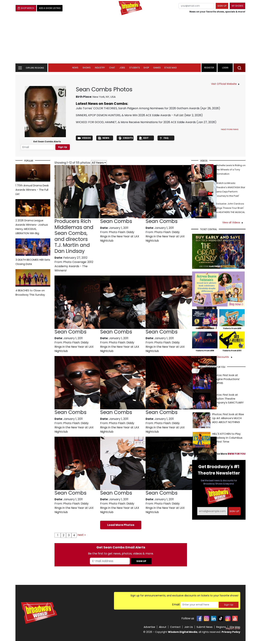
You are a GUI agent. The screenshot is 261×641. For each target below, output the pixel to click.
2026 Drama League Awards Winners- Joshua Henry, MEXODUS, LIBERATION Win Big (31, 227)
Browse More (228, 454)
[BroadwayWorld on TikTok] (220, 618)
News (75, 67)
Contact (175, 627)
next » (81, 535)
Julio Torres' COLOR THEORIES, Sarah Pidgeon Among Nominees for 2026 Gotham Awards (138, 108)
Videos (86, 137)
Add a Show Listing (50, 8)
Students (134, 67)
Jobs (122, 67)
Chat (112, 67)
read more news (229, 129)
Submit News (205, 627)
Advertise (149, 627)
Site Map (235, 627)
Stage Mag (170, 67)
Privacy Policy (231, 632)
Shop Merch (27, 8)
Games (157, 67)
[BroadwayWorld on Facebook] (199, 618)
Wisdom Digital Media (182, 632)
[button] (239, 67)
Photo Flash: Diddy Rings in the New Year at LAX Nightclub (119, 236)
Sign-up (222, 5)
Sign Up (62, 147)
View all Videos (231, 222)
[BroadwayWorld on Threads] (227, 618)
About (162, 627)
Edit (146, 137)
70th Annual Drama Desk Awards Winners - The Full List (32, 190)
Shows (87, 67)
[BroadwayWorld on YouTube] (234, 618)
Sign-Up (228, 604)
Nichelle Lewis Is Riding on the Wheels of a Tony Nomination (231, 170)
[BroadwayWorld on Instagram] (206, 618)
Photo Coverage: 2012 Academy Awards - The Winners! (74, 266)
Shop (146, 67)
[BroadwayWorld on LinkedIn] (213, 618)
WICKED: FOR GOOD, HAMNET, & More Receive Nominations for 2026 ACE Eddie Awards (136, 122)
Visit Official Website (224, 84)
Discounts (223, 357)
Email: (176, 604)
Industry (100, 67)
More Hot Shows (201, 357)
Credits (128, 137)
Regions (221, 627)
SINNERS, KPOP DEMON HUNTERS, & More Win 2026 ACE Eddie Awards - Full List (130, 115)
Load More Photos (120, 525)
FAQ (166, 137)
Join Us (188, 627)
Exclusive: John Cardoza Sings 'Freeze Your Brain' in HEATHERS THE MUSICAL (230, 208)
